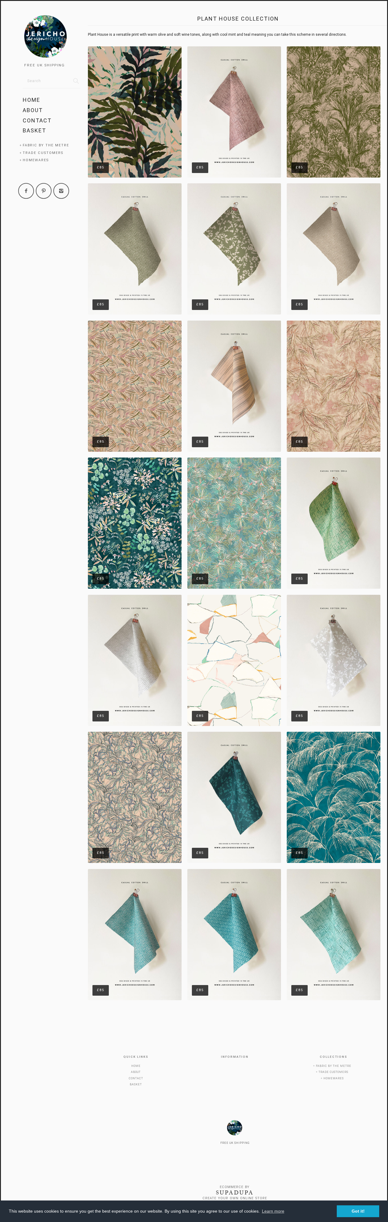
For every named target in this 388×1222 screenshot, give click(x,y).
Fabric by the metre (46, 145)
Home (31, 100)
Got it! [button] (358, 1211)
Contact (37, 120)
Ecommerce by (234, 1187)
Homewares (36, 160)
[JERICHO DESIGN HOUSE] (51, 37)
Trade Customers (43, 153)
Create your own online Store (234, 1198)
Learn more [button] (273, 1211)
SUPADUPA (235, 1192)
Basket (34, 130)
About (33, 110)
